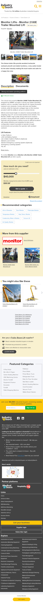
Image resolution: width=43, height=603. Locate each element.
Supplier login (21, 527)
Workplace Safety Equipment (30, 589)
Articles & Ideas (5, 498)
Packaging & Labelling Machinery (31, 553)
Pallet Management (27, 556)
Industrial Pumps (5, 578)
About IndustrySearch (7, 501)
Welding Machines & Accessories (31, 580)
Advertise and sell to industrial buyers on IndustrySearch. (19, 460)
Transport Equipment (28, 567)
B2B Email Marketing (7, 507)
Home (2, 496)
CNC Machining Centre (11, 377)
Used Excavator (27, 387)
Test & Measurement (28, 564)
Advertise (39, 1)
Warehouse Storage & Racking (30, 572)
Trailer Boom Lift (25, 17)
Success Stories (5, 515)
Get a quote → (22, 189)
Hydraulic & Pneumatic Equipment (10, 570)
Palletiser (25, 369)
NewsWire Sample (6, 510)
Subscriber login (21, 532)
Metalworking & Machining (29, 547)
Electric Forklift (8, 380)
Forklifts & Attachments (7, 567)
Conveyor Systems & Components (10, 550)
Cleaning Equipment (6, 545)
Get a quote (21, 599)
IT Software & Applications (8, 583)
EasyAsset (21, 455)
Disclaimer (6, 197)
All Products (4, 17)
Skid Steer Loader (28, 382)
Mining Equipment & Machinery (31, 550)
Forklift (6, 387)
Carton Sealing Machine (11, 375)
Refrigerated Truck (28, 376)
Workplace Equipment (28, 586)
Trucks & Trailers (14, 17)
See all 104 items (28, 240)
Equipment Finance (10, 382)
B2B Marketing (5, 504)
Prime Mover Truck (28, 374)
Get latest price (31, 25)
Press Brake (26, 371)
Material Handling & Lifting (29, 544)
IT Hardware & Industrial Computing (11, 580)
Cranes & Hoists (5, 553)
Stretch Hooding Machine (30, 384)
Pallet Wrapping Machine (11, 390)
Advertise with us (5, 512)
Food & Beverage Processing (9, 564)
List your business (21, 523)
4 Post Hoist (7, 369)
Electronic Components (7, 561)
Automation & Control (7, 539)
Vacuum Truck (27, 389)
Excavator (7, 385)
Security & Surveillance (28, 561)
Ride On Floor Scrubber (30, 379)
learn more (9, 352)
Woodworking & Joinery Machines (31, 583)
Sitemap (3, 518)
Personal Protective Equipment (30, 558)
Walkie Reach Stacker (29, 392)
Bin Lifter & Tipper (9, 372)
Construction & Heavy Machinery (10, 548)
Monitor (9, 29)
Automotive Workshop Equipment (10, 542)
